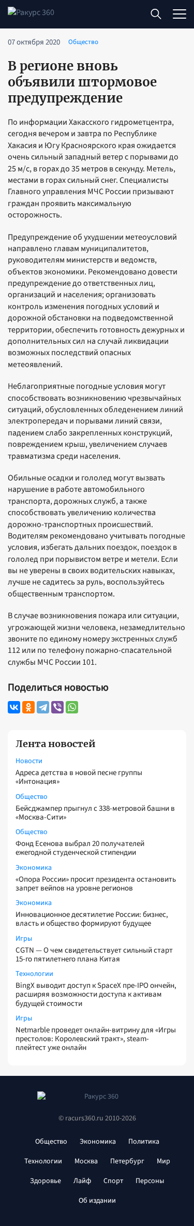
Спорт (113, 1181)
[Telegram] (43, 707)
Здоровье (45, 1181)
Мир (163, 1161)
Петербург (127, 1161)
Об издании (97, 1200)
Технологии (34, 974)
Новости (29, 761)
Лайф (82, 1181)
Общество (32, 797)
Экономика (34, 868)
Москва (86, 1161)
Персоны (150, 1181)
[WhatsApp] (72, 707)
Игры (24, 938)
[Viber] (57, 707)
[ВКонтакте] (14, 707)
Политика (143, 1141)
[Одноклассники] (28, 707)
